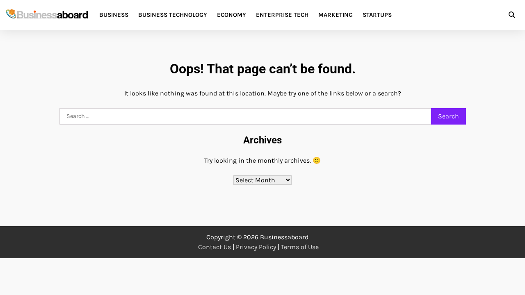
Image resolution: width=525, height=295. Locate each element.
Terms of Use (300, 247)
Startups (377, 14)
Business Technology (172, 14)
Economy (231, 14)
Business (113, 14)
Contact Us (214, 247)
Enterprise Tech (282, 14)
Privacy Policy (256, 247)
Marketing (335, 14)
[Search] (511, 14)
